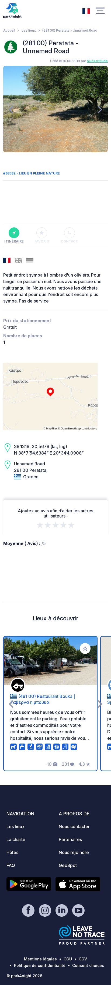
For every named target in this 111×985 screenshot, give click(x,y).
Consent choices (88, 965)
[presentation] (11, 109)
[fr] (86, 10)
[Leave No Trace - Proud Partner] (82, 935)
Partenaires (70, 839)
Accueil (9, 30)
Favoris (41, 241)
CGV (83, 959)
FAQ (10, 865)
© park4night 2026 (24, 975)
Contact (69, 241)
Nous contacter (74, 826)
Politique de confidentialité (39, 965)
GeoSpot (68, 865)
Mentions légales (40, 959)
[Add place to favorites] (85, 648)
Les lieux (29, 30)
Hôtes (12, 852)
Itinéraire (14, 241)
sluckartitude (97, 61)
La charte (15, 839)
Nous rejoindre (74, 852)
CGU (68, 959)
